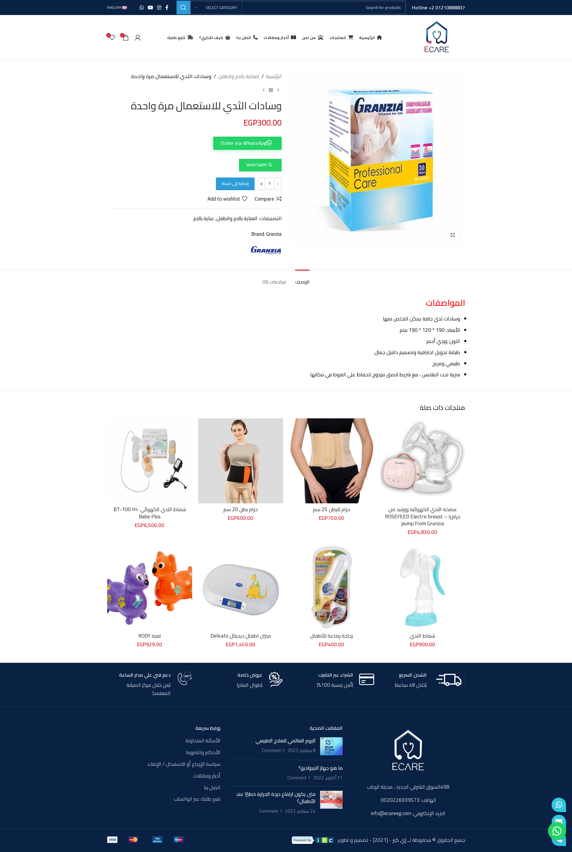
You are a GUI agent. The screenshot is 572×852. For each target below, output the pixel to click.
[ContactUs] (559, 822)
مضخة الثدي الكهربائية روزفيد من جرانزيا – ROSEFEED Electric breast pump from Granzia (422, 517)
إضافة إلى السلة (235, 183)
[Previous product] (278, 90)
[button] (260, 164)
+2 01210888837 (447, 7)
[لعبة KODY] (149, 587)
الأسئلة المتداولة (203, 740)
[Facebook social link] (167, 7)
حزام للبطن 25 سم (331, 509)
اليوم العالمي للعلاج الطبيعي (286, 740)
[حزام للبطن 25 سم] (331, 460)
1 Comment (273, 750)
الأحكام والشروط (203, 752)
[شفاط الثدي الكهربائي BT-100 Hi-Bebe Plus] (149, 460)
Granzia (274, 234)
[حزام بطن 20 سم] (240, 460)
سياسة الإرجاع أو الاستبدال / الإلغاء (183, 764)
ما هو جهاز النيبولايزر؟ (321, 768)
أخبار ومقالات (206, 776)
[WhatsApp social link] (142, 7)
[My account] (138, 38)
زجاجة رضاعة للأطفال (331, 636)
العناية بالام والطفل (238, 76)
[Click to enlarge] (452, 234)
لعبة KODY (149, 636)
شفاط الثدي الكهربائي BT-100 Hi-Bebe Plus (149, 513)
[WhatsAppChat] (559, 805)
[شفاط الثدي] (422, 587)
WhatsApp (257, 164)
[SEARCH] (183, 7)
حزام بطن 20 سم (240, 509)
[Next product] (263, 90)
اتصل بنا (212, 787)
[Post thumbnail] (331, 746)
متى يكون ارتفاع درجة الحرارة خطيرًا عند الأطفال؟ (276, 797)
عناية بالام (203, 218)
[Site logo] (436, 37)
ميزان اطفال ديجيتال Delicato (240, 636)
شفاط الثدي (422, 636)
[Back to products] (270, 90)
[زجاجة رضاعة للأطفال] (331, 587)
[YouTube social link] (150, 7)
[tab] (302, 279)
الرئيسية (274, 76)
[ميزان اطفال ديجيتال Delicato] (240, 587)
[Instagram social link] (159, 7)
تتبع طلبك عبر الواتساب (197, 799)
